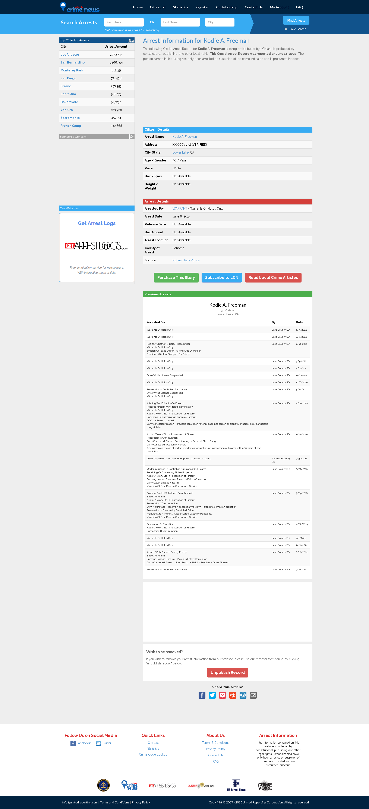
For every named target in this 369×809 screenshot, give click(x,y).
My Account (279, 7)
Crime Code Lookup (153, 754)
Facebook (84, 743)
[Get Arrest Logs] (162, 785)
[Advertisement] (97, 170)
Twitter (106, 743)
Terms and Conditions (114, 802)
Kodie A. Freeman (185, 136)
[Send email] (253, 695)
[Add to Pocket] (222, 695)
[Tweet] (212, 695)
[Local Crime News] (129, 785)
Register (202, 7)
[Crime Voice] (265, 785)
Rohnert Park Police (186, 260)
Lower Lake (181, 152)
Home (138, 7)
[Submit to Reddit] (232, 695)
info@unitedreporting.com (80, 802)
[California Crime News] (201, 785)
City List (153, 742)
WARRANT (180, 208)
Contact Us (254, 7)
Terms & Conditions (215, 742)
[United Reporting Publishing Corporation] (103, 785)
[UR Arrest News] (236, 785)
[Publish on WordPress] (243, 695)
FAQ (299, 7)
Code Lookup (226, 7)
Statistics (180, 7)
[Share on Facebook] (202, 695)
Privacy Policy (215, 749)
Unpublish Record (228, 672)
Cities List (158, 7)
